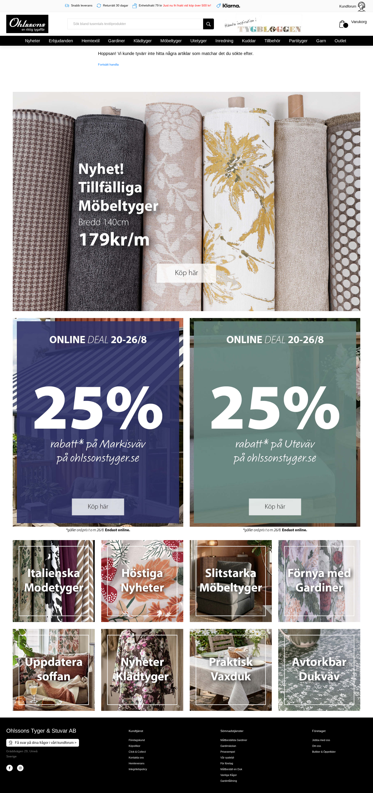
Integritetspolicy (138, 769)
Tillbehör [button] (272, 40)
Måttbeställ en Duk (231, 769)
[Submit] (208, 24)
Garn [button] (321, 40)
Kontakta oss (136, 757)
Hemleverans (136, 763)
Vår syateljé (227, 757)
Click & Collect (137, 751)
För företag (226, 763)
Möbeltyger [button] (171, 40)
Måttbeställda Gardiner (233, 740)
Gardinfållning (228, 780)
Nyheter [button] (32, 40)
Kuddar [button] (249, 40)
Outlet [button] (340, 40)
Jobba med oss (321, 740)
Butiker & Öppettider (324, 751)
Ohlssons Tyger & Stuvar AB (41, 730)
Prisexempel (227, 751)
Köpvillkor (134, 746)
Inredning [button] (224, 40)
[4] (20, 768)
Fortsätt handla (108, 64)
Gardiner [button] (116, 40)
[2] (9, 768)
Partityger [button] (298, 40)
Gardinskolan (228, 746)
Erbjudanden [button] (61, 40)
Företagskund (137, 740)
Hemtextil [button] (91, 40)
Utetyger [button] (198, 40)
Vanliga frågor (228, 775)
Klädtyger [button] (143, 40)
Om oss (316, 746)
